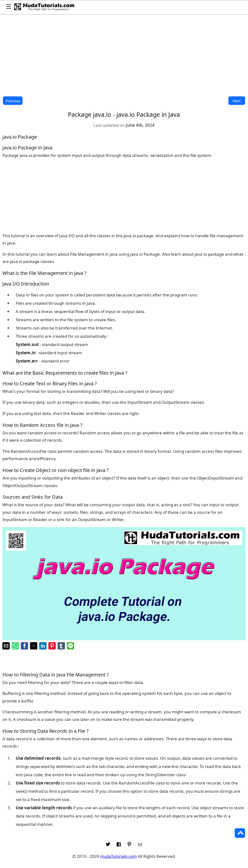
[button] (6, 645)
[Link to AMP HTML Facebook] (118, 845)
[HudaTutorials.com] (44, 7)
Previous (13, 100)
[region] (124, 55)
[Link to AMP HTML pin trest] (129, 846)
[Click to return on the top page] (240, 833)
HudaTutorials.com (118, 856)
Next (236, 100)
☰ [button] (8, 6)
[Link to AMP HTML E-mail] (140, 846)
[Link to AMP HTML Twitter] (108, 845)
